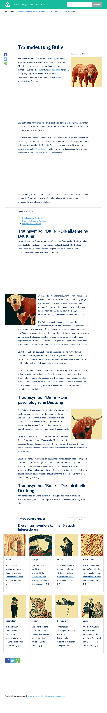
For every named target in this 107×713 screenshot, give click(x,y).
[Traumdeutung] (7, 4)
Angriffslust (41, 149)
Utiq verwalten (60, 696)
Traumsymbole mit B (60, 11)
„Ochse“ (69, 123)
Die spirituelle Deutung (31, 223)
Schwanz (26, 149)
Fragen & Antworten (30, 4)
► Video (44, 4)
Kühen (58, 77)
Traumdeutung (21, 11)
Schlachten (55, 70)
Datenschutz (40, 696)
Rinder (41, 70)
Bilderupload (49, 696)
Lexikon (16, 4)
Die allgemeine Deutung (32, 218)
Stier (56, 58)
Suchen (97, 4)
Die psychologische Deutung (34, 221)
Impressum (30, 696)
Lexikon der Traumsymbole (40, 11)
